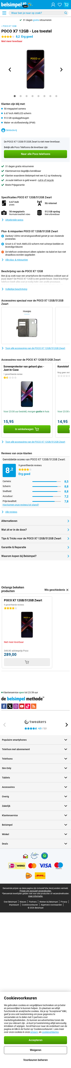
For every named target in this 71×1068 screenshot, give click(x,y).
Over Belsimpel (10, 902)
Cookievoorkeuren (30, 905)
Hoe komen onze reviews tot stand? (21, 504)
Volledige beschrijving (16, 289)
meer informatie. (35, 896)
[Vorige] (10, 69)
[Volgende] (61, 69)
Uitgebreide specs (14, 220)
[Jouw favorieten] (59, 5)
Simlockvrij (11, 130)
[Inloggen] (53, 5)
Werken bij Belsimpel (48, 902)
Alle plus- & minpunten (16, 259)
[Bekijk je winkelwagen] (66, 5)
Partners (33, 902)
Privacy (64, 902)
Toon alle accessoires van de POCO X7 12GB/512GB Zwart (35, 348)
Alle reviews (11, 512)
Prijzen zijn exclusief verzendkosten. (36, 891)
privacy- (34, 1032)
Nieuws (23, 902)
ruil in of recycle (46, 180)
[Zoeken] (65, 13)
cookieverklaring (50, 1032)
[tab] (15, 96)
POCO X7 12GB (9, 26)
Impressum (14, 905)
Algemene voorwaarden (51, 905)
